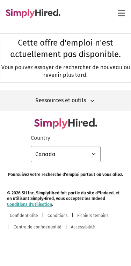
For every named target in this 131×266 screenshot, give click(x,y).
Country (40, 138)
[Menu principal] (121, 13)
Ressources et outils (60, 100)
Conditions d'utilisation (29, 204)
